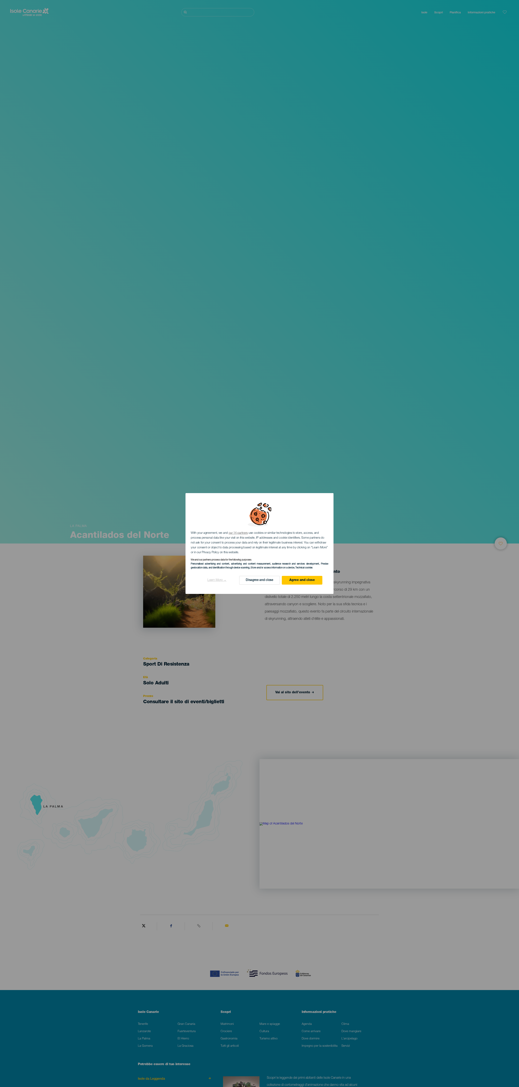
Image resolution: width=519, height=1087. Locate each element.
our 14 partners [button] (238, 533)
